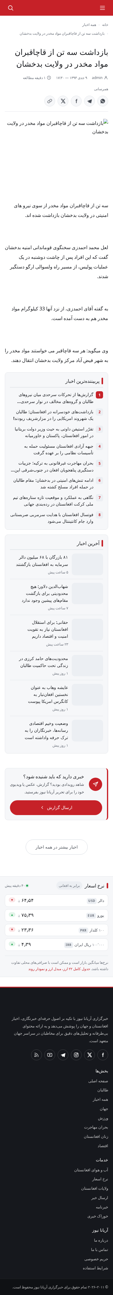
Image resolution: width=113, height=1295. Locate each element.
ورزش (103, 1118)
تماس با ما (99, 1249)
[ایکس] (89, 1054)
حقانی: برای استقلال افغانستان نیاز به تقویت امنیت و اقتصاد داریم (47, 629)
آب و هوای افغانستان (91, 1170)
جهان (104, 1108)
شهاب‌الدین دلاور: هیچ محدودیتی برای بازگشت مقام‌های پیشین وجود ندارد (45, 593)
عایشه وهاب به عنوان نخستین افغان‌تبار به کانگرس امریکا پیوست (48, 694)
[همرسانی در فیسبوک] (76, 101)
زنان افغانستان (96, 1136)
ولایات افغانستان (94, 1188)
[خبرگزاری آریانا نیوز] (75, 8)
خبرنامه (102, 1207)
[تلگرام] (63, 1054)
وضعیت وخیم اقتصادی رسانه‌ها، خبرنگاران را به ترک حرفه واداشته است (46, 730)
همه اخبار (89, 24)
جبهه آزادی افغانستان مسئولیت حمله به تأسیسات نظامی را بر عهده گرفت (58, 449)
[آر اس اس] (36, 1054)
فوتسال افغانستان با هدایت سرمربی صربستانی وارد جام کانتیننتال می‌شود (51, 518)
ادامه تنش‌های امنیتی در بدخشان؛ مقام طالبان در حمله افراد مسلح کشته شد (53, 483)
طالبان (102, 1090)
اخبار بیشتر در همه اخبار (57, 847)
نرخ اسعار (100, 1179)
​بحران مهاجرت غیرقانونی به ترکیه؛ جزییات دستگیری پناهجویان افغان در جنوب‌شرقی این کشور (53, 466)
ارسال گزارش (59, 807)
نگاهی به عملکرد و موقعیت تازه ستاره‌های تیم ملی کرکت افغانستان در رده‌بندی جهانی (53, 500)
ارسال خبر (99, 1197)
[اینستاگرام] (76, 1054)
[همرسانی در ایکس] (63, 101)
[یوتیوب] (49, 1054)
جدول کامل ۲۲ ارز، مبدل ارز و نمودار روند (59, 968)
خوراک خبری (97, 1216)
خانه (105, 24)
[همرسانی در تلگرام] (89, 101)
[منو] (102, 8)
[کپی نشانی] (49, 101)
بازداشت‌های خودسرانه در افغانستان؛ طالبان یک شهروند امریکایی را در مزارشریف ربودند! (53, 415)
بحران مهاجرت (96, 1127)
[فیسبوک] (102, 1054)
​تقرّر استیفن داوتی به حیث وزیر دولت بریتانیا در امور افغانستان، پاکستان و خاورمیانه (54, 432)
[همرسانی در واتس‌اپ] (102, 101)
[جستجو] (10, 8)
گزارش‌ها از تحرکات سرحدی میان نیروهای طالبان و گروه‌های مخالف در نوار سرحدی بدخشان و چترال (56, 398)
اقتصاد (103, 1145)
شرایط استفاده (95, 1268)
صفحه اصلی (98, 1081)
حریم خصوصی (96, 1259)
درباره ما (101, 1240)
